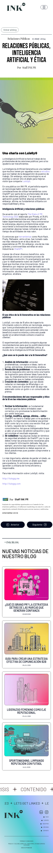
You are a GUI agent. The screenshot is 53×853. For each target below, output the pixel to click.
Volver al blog (9, 29)
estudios (45, 171)
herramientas (25, 236)
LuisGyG (26, 181)
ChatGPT (18, 248)
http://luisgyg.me (10, 478)
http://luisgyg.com (11, 483)
